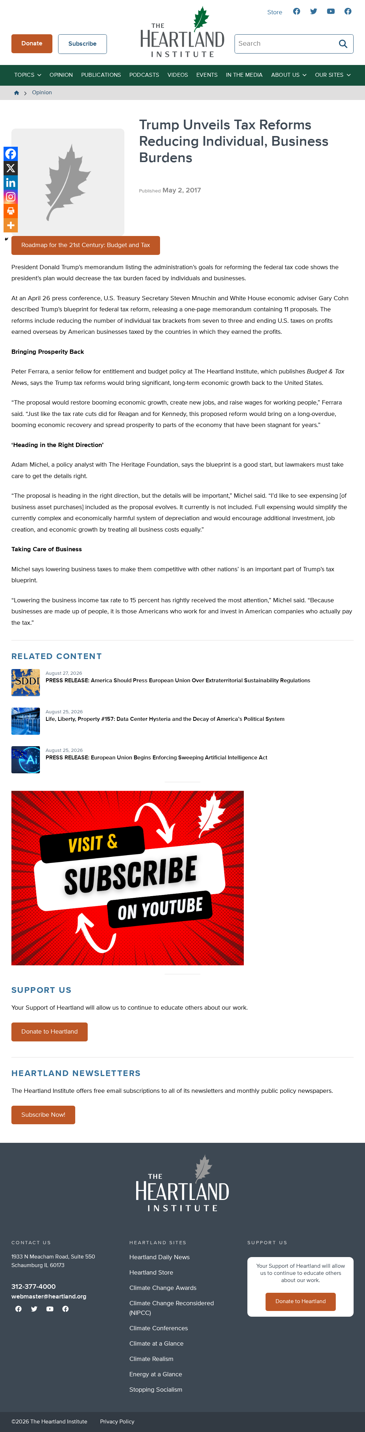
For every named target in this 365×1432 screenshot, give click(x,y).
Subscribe (82, 44)
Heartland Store (151, 1273)
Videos (178, 75)
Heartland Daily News (159, 1257)
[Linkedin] (11, 182)
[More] (11, 225)
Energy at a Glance (155, 1374)
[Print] (11, 211)
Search (343, 44)
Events (207, 75)
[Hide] (6, 239)
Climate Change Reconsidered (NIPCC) (171, 1308)
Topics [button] (24, 75)
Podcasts (144, 75)
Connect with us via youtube (330, 11)
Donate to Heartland (49, 1032)
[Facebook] (11, 154)
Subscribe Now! (43, 1115)
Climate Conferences (158, 1328)
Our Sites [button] (329, 75)
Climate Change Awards (162, 1288)
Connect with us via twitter (313, 11)
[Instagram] (11, 197)
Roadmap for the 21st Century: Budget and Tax (85, 245)
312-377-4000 (33, 1286)
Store (274, 12)
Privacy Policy (117, 1422)
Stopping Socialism (155, 1390)
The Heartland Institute (182, 31)
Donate (31, 43)
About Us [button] (285, 75)
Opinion (61, 75)
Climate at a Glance (156, 1344)
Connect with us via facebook (296, 11)
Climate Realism (151, 1359)
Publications (101, 75)
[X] (11, 168)
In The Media (244, 75)
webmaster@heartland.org (48, 1296)
